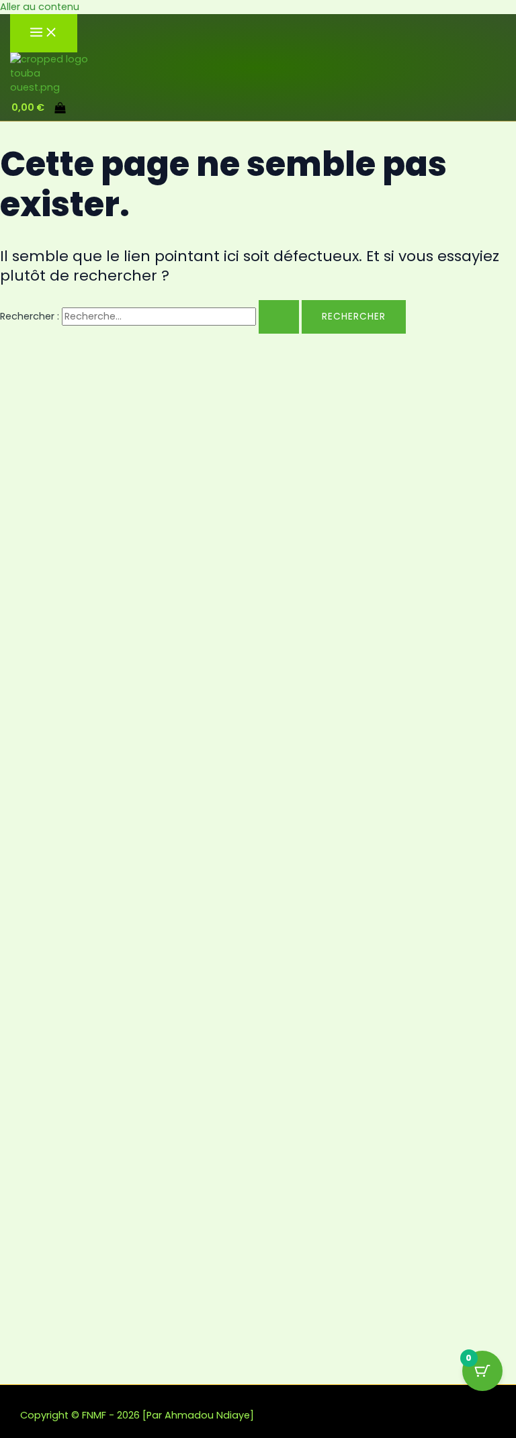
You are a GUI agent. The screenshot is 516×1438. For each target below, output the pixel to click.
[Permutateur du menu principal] (43, 33)
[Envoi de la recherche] (279, 317)
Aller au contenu (39, 6)
